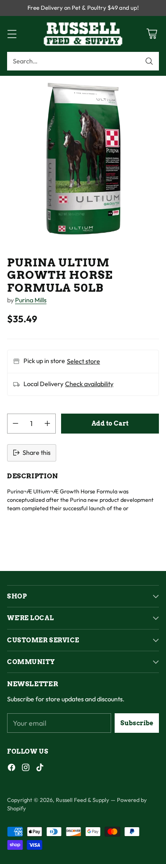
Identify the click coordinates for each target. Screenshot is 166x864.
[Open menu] (12, 34)
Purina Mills (30, 300)
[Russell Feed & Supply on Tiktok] (40, 769)
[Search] (149, 61)
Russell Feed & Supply (82, 799)
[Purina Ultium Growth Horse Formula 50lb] (83, 159)
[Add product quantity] (47, 423)
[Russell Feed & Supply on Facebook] (11, 769)
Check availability (89, 384)
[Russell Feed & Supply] (83, 34)
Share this (36, 453)
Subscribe (136, 723)
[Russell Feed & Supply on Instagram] (25, 769)
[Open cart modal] (152, 34)
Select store (83, 361)
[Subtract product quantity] (15, 423)
